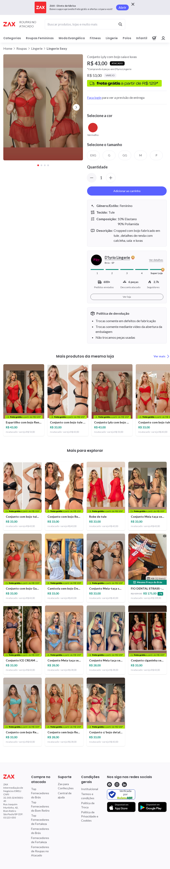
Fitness (95, 38)
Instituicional (89, 789)
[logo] (13, 777)
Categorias (12, 38)
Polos (127, 38)
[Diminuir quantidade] (91, 177)
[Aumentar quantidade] (110, 177)
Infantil (141, 38)
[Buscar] (120, 24)
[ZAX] (9, 24)
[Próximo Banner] (76, 107)
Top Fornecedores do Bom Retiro (40, 806)
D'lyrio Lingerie (117, 257)
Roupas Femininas (40, 38)
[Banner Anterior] (10, 107)
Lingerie (112, 38)
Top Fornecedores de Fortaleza (40, 819)
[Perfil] (163, 38)
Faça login (94, 97)
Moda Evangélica (72, 38)
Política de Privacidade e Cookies (89, 816)
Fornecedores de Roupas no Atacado (40, 851)
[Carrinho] (154, 38)
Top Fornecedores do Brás (40, 793)
